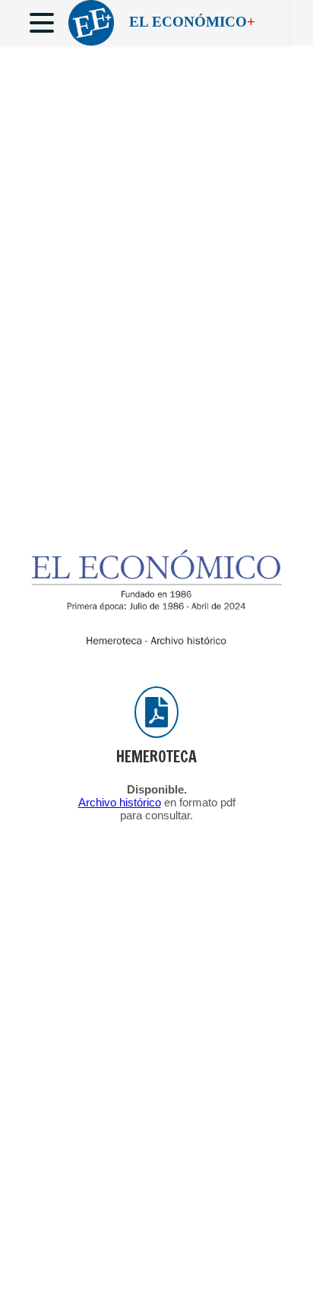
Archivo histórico (119, 802)
